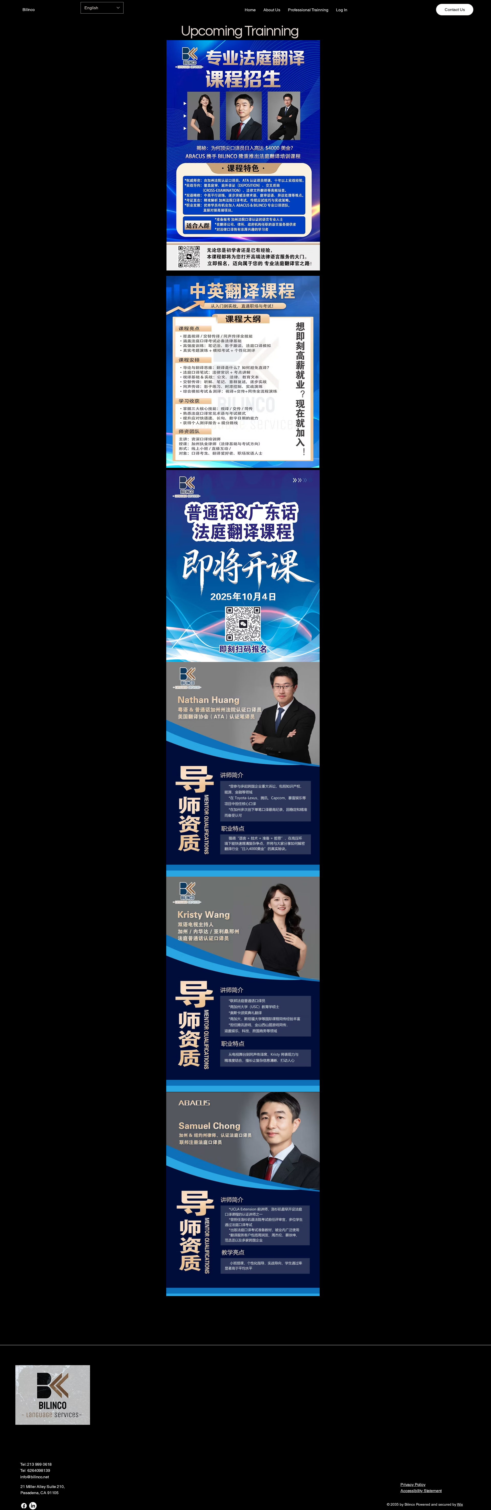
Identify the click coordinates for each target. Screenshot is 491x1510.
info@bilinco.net (34, 1476)
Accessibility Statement (421, 1490)
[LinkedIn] (33, 1505)
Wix (460, 1504)
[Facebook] (24, 1505)
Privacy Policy (413, 1484)
